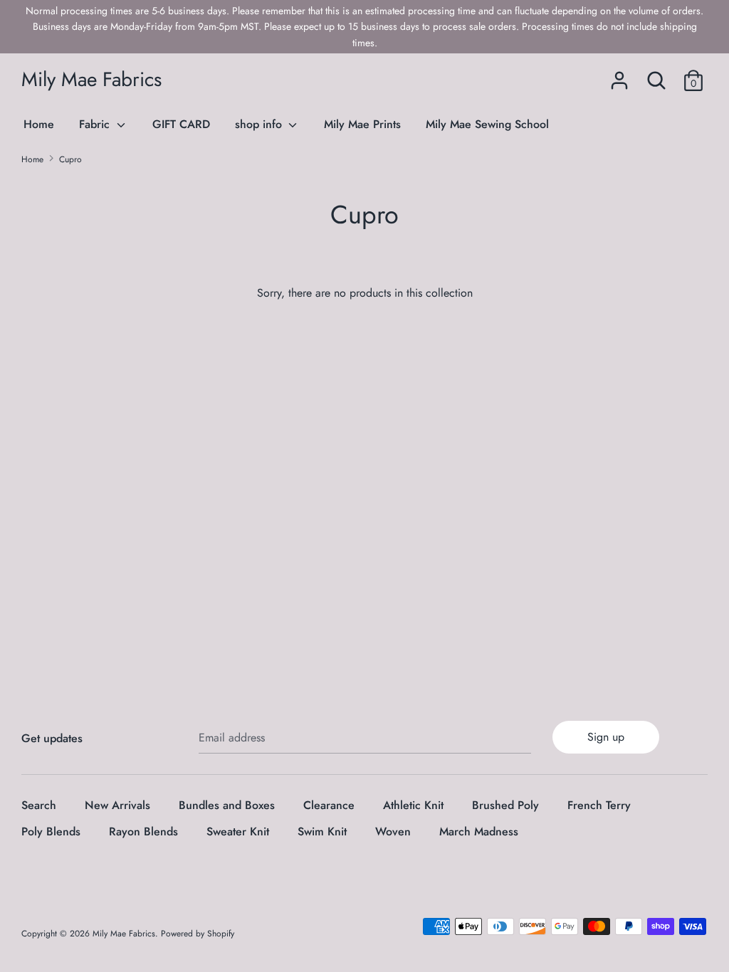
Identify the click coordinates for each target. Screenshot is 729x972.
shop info (260, 124)
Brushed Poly (505, 805)
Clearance (329, 805)
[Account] (619, 75)
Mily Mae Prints (362, 124)
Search (38, 805)
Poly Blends (50, 831)
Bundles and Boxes (227, 805)
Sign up (605, 737)
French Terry (599, 805)
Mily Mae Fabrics (91, 79)
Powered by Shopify (197, 933)
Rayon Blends (143, 831)
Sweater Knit (237, 831)
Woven (393, 831)
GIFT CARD (181, 124)
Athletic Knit (413, 805)
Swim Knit (322, 831)
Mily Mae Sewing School (487, 124)
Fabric (96, 124)
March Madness (478, 831)
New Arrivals (117, 805)
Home (38, 124)
